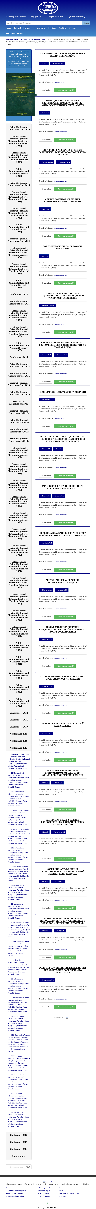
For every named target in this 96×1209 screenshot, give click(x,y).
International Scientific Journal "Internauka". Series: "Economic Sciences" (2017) (18, 534)
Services (52, 28)
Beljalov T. (45, 783)
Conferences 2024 (19, 294)
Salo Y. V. (45, 256)
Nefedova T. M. (46, 355)
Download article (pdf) (66, 90)
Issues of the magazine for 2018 (18, 402)
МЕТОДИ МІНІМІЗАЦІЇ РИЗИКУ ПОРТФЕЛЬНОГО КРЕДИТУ (62, 581)
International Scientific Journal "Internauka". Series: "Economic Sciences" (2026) (18, 141)
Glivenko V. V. (46, 449)
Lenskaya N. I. (59, 496)
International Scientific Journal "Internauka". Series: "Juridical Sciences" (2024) (18, 269)
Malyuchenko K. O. (48, 399)
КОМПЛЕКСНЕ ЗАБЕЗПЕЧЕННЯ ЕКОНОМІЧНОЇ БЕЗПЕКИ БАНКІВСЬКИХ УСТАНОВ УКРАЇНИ (62, 822)
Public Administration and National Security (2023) (19, 347)
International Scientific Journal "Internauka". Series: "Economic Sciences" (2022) (18, 453)
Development (47, 1208)
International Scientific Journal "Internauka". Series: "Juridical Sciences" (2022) (18, 550)
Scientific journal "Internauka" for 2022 (19, 365)
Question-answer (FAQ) (77, 16)
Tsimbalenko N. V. (47, 162)
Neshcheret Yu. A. (64, 162)
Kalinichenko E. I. (59, 832)
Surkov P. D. (45, 209)
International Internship (15, 1196)
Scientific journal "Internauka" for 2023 (19, 302)
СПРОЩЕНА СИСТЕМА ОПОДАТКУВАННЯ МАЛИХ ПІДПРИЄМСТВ (63, 54)
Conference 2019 (18, 733)
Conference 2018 (18, 740)
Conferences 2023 (19, 357)
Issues (31, 39)
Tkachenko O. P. (62, 355)
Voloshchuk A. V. (47, 686)
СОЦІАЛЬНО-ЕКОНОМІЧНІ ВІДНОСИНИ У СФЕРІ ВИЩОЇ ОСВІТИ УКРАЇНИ (63, 677)
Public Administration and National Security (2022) (19, 646)
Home (8, 28)
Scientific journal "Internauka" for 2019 (19, 393)
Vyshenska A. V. (47, 733)
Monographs (39, 28)
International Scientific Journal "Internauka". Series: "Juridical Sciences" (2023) (18, 332)
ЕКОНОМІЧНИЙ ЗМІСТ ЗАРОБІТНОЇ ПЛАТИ (63, 391)
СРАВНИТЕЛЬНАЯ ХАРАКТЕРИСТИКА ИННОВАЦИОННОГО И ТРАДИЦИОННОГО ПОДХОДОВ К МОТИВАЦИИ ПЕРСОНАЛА (62, 921)
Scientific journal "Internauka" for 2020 (19, 384)
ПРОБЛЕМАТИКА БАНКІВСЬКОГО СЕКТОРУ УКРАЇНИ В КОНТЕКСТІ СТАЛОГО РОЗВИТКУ (62, 534)
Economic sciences (19, 1167)
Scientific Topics (44, 1190)
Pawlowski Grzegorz (48, 305)
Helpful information (56, 16)
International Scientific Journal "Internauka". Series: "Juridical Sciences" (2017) (18, 631)
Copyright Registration (14, 1193)
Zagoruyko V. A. (59, 881)
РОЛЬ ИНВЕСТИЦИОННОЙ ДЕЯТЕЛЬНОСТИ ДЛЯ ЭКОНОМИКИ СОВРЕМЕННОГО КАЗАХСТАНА (62, 970)
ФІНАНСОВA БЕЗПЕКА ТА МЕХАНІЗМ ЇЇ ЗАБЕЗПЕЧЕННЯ (63, 724)
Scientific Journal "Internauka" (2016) (19, 421)
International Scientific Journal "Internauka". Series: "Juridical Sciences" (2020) (18, 583)
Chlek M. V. (45, 113)
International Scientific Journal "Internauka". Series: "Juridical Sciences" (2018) (18, 615)
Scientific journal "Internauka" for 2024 (19, 239)
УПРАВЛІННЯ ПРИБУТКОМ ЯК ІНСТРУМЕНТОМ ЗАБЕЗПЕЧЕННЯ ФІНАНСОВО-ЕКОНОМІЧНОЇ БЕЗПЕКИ (62, 773)
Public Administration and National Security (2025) (19, 228)
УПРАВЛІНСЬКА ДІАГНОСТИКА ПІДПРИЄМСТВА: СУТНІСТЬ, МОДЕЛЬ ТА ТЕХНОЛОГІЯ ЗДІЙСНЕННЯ (63, 295)
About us (73, 28)
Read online (46, 90)
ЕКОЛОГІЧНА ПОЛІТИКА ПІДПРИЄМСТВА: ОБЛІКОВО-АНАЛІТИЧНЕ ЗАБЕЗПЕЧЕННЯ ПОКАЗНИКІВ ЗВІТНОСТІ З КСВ (62, 439)
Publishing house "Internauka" (16, 39)
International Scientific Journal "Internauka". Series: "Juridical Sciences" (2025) (18, 213)
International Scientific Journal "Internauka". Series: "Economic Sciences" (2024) (18, 252)
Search (86, 23)
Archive (62, 28)
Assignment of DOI (14, 33)
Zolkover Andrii (47, 590)
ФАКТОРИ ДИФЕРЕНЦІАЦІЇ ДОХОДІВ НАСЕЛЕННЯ (62, 247)
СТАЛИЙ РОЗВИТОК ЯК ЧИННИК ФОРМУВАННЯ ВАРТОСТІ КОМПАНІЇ (62, 200)
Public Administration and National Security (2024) (19, 284)
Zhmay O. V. (45, 496)
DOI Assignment (44, 1188)
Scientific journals (22, 28)
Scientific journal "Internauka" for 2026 (19, 128)
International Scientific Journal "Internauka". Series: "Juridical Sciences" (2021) (18, 566)
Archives (62, 1188)
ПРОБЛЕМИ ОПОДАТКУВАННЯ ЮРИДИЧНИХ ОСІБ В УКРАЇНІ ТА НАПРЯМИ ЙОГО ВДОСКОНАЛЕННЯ (62, 629)
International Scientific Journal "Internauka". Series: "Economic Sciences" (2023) (18, 315)
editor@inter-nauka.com (17, 16)
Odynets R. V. (58, 783)
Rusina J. (44, 63)
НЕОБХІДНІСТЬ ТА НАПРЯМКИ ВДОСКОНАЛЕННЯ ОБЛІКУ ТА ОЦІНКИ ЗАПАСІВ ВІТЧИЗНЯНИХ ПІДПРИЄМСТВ (62, 103)
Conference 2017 (40, 39)
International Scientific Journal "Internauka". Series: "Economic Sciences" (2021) (18, 469)
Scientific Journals (44, 1196)
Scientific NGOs (43, 1193)
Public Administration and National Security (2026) (19, 172)
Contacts (62, 1196)
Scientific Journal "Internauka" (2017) (19, 411)
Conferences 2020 (19, 726)
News (61, 1190)
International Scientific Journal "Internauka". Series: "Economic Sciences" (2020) (18, 485)
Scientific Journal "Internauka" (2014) (19, 439)
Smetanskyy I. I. (62, 590)
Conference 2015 (18, 1142)
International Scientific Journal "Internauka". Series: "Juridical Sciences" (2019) (18, 599)
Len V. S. (58, 449)
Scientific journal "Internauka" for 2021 (19, 374)
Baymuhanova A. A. (48, 980)
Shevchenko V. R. (58, 63)
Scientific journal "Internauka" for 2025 (19, 184)
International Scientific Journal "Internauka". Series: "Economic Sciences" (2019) (18, 501)
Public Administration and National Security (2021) (19, 660)
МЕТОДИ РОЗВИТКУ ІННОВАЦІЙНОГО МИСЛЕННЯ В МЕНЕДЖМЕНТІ (62, 487)
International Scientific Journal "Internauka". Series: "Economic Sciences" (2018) (18, 518)
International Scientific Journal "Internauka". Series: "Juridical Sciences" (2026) (18, 157)
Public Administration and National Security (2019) (19, 688)
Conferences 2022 (19, 712)
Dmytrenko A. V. (47, 639)
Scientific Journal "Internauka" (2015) (19, 430)
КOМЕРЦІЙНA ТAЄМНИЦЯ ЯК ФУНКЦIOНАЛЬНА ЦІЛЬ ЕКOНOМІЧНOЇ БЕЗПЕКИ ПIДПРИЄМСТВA (63, 871)
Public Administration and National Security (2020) (19, 674)
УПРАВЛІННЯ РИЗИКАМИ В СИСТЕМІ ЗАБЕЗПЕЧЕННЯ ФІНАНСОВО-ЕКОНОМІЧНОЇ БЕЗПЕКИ (63, 152)
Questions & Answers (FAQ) (69, 1193)
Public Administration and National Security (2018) (19, 702)
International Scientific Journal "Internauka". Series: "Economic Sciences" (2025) (18, 197)
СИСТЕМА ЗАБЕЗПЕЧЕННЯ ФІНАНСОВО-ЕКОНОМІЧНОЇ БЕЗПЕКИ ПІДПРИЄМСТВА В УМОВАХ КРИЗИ (62, 345)
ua (40, 16)
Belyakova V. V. (46, 931)
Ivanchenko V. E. (47, 543)
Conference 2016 (18, 1135)
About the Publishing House (16, 1190)
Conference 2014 (18, 1149)
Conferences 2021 (19, 719)
